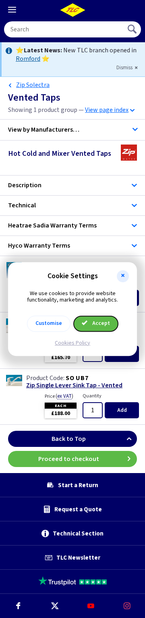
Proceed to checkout (68, 459)
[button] (123, 276)
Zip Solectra (33, 85)
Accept (100, 323)
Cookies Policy (72, 343)
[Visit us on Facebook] (18, 606)
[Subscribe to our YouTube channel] (90, 606)
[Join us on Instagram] (127, 606)
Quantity (92, 396)
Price (59, 396)
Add (122, 410)
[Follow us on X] (54, 606)
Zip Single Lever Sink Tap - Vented (74, 385)
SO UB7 (77, 378)
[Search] (133, 29)
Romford (28, 58)
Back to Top (69, 438)
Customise (48, 323)
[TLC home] (72, 10)
